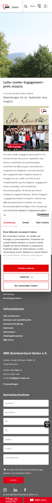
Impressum (8, 328)
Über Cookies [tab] (42, 222)
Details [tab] (26, 222)
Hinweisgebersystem (13, 336)
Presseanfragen (10, 384)
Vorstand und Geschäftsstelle (17, 320)
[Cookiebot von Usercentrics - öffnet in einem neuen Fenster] (37, 215)
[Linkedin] (15, 490)
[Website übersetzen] (45, 6)
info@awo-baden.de (19, 378)
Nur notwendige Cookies (26, 285)
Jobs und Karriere (11, 316)
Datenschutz (9, 332)
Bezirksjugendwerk (12, 298)
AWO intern (8, 340)
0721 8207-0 (16, 370)
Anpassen (24, 277)
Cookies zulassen (26, 268)
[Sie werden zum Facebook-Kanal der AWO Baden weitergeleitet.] (25, 490)
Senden (13, 480)
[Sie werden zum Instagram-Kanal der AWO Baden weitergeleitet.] (5, 490)
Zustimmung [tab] (9, 222)
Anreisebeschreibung (13, 324)
